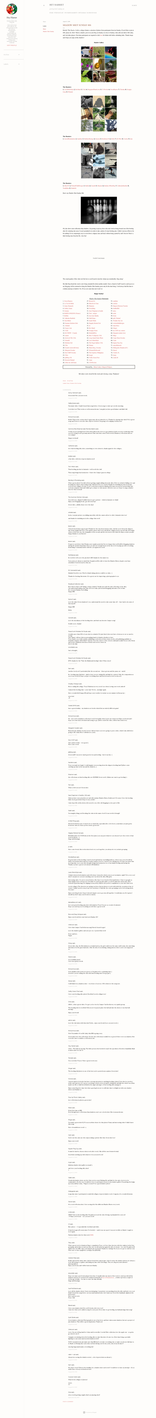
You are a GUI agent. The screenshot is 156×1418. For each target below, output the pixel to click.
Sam (69, 668)
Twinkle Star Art (118, 321)
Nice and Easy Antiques (75, 914)
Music (44, 29)
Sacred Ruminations (108, 1277)
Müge (114, 335)
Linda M (115, 357)
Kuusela (97, 139)
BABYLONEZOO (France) (72, 313)
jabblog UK (68, 357)
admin (70, 1020)
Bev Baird (92, 328)
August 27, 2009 (72, 1359)
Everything (92, 308)
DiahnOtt (73, 188)
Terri (69, 785)
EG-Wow (119, 139)
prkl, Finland (116, 318)
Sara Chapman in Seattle (96, 311)
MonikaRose (72, 857)
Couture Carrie (72, 1377)
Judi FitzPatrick (73, 1288)
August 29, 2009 (72, 1387)
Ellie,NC (66, 186)
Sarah (70, 810)
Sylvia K (70, 599)
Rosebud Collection (74, 584)
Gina (69, 1392)
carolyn (115, 303)
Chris (66, 355)
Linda (70, 1212)
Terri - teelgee (93, 313)
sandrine (115, 301)
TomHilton (66, 188)
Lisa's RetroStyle (94, 340)
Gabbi (70, 1177)
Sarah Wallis (92, 321)
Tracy (70, 1242)
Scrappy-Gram (93, 330)
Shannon (99, 186)
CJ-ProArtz (105, 89)
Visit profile (12, 45)
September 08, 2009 (73, 1397)
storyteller (71, 1273)
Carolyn (126, 139)
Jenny (114, 355)
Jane (131, 139)
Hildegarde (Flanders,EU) (120, 348)
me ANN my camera (119, 330)
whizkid (67, 326)
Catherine (71, 446)
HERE (91, 1235)
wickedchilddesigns (118, 323)
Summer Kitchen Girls (71, 323)
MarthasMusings (89, 139)
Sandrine (79, 139)
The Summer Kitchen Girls (76, 497)
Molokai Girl (68, 343)
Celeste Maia (72, 1258)
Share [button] (44, 21)
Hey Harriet (56, 4)
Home (51, 12)
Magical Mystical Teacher (120, 306)
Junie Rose (116, 326)
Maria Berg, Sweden (95, 348)
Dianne (91, 345)
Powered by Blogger (91, 1412)
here (101, 35)
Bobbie (66, 316)
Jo (89, 326)
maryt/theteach (117, 345)
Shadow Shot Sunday (48, 31)
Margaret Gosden (70, 350)
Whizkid (70, 92)
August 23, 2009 (72, 398)
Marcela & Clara (93, 303)
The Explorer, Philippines (96, 353)
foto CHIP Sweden (70, 353)
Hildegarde (71, 1191)
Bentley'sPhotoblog (109, 186)
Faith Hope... (92, 318)
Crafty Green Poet (94, 357)
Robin (113, 139)
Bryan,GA (92, 301)
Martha (87, 186)
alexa (114, 311)
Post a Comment (68, 1401)
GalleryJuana (72, 403)
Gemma (66, 311)
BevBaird (78, 89)
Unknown (71, 925)
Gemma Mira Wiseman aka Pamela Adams (81, 429)
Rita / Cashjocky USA (95, 335)
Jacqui (91, 355)
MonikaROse (93, 333)
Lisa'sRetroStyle (69, 89)
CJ (69, 1224)
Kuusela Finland (69, 360)
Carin (114, 340)
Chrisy (70, 943)
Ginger (115, 328)
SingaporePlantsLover (94, 89)
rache (114, 313)
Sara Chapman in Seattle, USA (77, 795)
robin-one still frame (70, 362)
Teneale (70, 1058)
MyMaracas (71, 555)
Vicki (84, 89)
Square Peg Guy (117, 343)
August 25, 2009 (72, 1283)
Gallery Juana (68, 308)
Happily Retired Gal (95, 323)
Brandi (70, 1305)
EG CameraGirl (72, 570)
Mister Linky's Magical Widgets (103, 367)
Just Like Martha (94, 316)
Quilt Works (72, 1317)
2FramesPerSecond (94, 350)
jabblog (70, 752)
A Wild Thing (72, 821)
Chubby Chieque (73, 684)
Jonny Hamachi (68, 306)
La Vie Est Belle (69, 303)
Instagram (82, 12)
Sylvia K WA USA (70, 338)
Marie (70, 1108)
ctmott (67, 335)
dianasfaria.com (73, 902)
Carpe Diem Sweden (119, 338)
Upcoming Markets (70, 12)
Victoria (70, 1079)
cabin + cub (71, 1354)
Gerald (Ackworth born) (72, 348)
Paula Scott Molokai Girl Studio (78, 631)
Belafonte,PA (105, 139)
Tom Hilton (67, 321)
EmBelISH (116, 308)
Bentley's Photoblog (74, 480)
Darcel (115, 350)
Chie (66, 345)
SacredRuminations (69, 139)
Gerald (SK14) (72, 705)
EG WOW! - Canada (71, 333)
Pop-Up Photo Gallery (75, 1097)
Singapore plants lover (119, 333)
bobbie (70, 456)
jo (68, 846)
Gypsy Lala (68, 328)
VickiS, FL (116, 353)
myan (70, 1162)
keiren (70, 526)
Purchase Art (58, 12)
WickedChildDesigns (77, 186)
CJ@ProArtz (92, 362)
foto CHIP (71, 740)
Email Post (70, 380)
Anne (90, 360)
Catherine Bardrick (69, 318)
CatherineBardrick (122, 186)
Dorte (114, 316)
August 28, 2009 (72, 1372)
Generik (93, 186)
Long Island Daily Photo (96, 338)
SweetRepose (114, 89)
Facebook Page (92, 12)
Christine (122, 89)
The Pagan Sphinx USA (96, 343)
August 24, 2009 (72, 1114)
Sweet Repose (68, 301)
